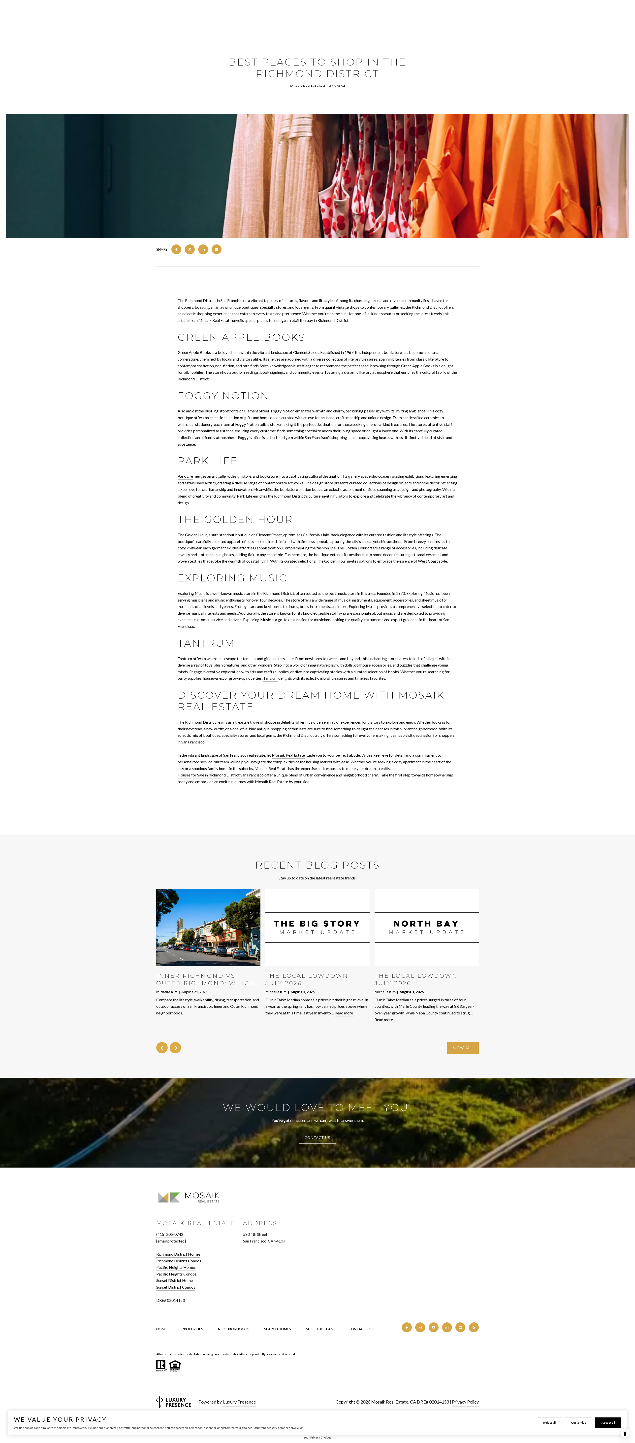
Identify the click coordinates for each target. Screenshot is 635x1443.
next (175, 1047)
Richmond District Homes (178, 1254)
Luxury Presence (239, 1402)
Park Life (185, 476)
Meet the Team (320, 1329)
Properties (192, 1329)
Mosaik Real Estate (214, 320)
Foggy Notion (282, 410)
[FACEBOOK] (407, 1327)
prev (162, 1047)
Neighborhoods (233, 1329)
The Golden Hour (192, 534)
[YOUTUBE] (434, 1327)
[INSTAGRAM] (420, 1327)
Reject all (549, 1422)
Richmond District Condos (178, 1260)
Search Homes (277, 1329)
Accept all (608, 1422)
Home (161, 1329)
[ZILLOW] (460, 1327)
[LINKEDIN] (447, 1327)
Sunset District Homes (175, 1280)
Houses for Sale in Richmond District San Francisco (221, 774)
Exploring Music (191, 593)
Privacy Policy (465, 1402)
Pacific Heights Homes (176, 1267)
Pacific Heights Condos (176, 1274)
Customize (578, 1422)
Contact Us (360, 1329)
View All (463, 1048)
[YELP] (474, 1327)
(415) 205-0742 (169, 1234)
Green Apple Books (194, 352)
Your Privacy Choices (317, 1437)
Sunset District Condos (175, 1287)
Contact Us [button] (317, 1138)
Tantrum (270, 678)
